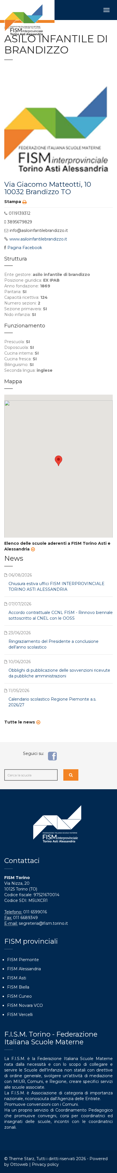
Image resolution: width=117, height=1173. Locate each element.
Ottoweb (19, 1164)
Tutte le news (19, 722)
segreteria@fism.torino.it (43, 923)
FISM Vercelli (20, 1014)
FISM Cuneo (19, 996)
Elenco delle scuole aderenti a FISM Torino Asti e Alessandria (57, 546)
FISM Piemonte (23, 959)
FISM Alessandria (24, 968)
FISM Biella (18, 987)
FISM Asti (16, 978)
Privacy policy (45, 1164)
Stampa (12, 201)
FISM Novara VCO (25, 1005)
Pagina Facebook (24, 247)
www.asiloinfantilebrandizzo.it (38, 239)
